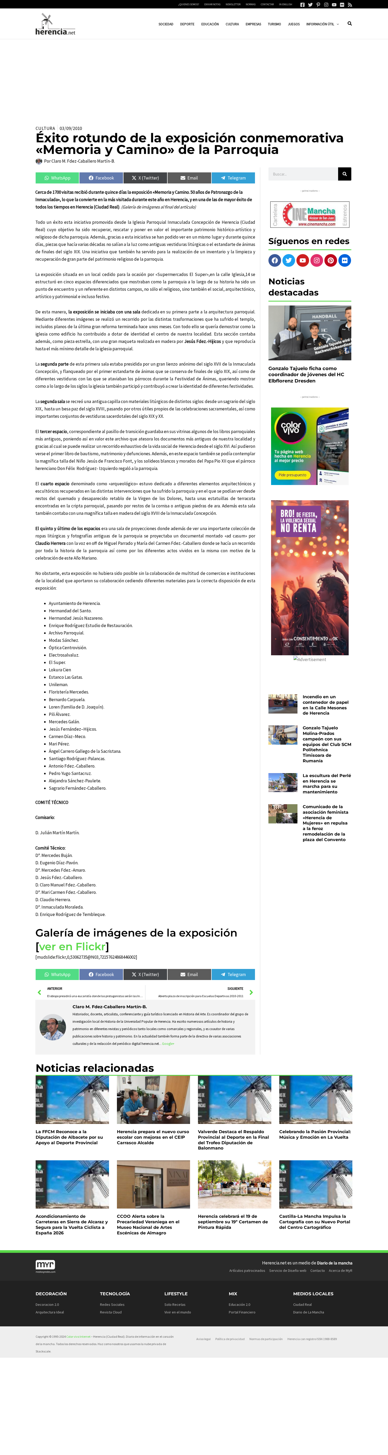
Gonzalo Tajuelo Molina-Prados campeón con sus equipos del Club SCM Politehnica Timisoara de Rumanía (327, 744)
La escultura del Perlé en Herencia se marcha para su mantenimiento (327, 783)
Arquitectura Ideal (50, 1312)
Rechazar (269, 1446)
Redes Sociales (112, 1304)
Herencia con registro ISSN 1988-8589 (312, 1339)
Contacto (317, 1270)
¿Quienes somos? (188, 4)
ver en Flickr (72, 946)
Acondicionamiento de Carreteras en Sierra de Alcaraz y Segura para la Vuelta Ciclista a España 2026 (72, 1224)
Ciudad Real (302, 1304)
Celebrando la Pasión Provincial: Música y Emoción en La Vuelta (315, 1134)
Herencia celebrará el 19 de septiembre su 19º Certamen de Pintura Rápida (233, 1222)
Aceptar (236, 1446)
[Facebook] (302, 4)
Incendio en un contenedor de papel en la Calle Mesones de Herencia (326, 705)
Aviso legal (203, 1339)
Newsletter (233, 4)
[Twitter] (310, 4)
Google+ (168, 1043)
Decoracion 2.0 (47, 1304)
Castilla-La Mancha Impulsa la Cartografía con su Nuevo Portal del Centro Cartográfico (314, 1222)
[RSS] (350, 4)
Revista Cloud (111, 1312)
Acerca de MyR (340, 1270)
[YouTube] (334, 4)
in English (285, 4)
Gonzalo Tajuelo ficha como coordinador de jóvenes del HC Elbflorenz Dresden (306, 375)
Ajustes (301, 1446)
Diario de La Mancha (308, 1312)
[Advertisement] (194, 79)
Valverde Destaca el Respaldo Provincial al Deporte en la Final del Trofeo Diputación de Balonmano (233, 1140)
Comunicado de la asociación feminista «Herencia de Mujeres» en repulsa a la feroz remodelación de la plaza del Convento (325, 823)
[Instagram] (326, 4)
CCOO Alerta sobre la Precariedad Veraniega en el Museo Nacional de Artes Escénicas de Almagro (148, 1224)
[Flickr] (342, 4)
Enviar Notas (212, 4)
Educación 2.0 (239, 1304)
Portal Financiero (242, 1312)
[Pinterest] (318, 4)
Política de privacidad (230, 1339)
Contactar (267, 4)
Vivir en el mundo (177, 1312)
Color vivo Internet (78, 1336)
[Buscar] (344, 174)
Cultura (45, 128)
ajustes (202, 1449)
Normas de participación (266, 1339)
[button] (336, 24)
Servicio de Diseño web (287, 1270)
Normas (250, 4)
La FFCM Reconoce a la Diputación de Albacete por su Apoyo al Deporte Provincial (69, 1137)
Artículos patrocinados (247, 1270)
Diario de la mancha (334, 1262)
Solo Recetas (175, 1304)
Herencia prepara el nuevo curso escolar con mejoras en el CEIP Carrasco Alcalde (153, 1137)
